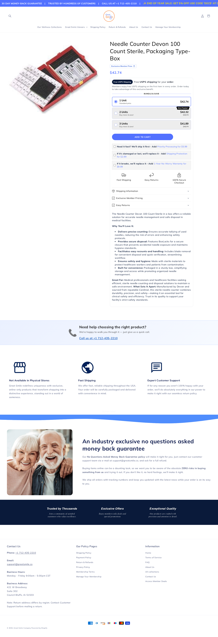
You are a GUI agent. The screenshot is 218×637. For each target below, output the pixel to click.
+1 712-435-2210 (26, 552)
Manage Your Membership (88, 576)
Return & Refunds (84, 562)
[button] (10, 16)
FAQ (147, 562)
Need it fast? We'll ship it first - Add (152, 146)
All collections (152, 572)
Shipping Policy (83, 553)
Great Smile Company (22, 628)
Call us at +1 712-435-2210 (98, 338)
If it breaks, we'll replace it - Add (151, 165)
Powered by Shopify (39, 628)
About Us (149, 567)
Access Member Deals (156, 581)
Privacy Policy (83, 567)
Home (148, 553)
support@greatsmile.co (20, 564)
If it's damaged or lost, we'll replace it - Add (152, 155)
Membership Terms (85, 572)
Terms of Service (153, 557)
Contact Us (150, 576)
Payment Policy (83, 557)
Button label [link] (109, 411)
